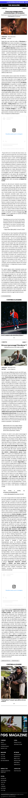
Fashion (3, 754)
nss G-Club (17, 758)
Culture (3, 756)
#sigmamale (6, 427)
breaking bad (15, 660)
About (2, 742)
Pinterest (3, 788)
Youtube (3, 790)
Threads (3, 786)
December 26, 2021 (19, 494)
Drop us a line (17, 770)
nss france (17, 762)
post (4, 62)
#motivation (6, 428)
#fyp (10, 428)
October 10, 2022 (20, 229)
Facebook (3, 778)
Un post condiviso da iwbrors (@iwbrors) (14, 605)
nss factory (4, 748)
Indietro (4, 8)
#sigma (20, 425)
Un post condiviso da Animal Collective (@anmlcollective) (15, 148)
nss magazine (17, 754)
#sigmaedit (19, 427)
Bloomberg (23, 157)
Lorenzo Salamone (11, 369)
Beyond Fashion (5, 760)
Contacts (3, 744)
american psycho (6, 660)
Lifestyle (4, 36)
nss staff (9, 38)
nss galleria (17, 760)
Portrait (3, 758)
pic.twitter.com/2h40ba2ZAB (10, 492)
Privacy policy (17, 742)
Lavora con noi (5, 746)
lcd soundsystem (6, 296)
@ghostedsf (6, 425)
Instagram (3, 780)
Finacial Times (21, 211)
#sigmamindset (13, 427)
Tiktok (2, 784)
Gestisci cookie (18, 744)
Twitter (3, 782)
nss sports (17, 756)
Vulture (6, 265)
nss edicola (17, 764)
